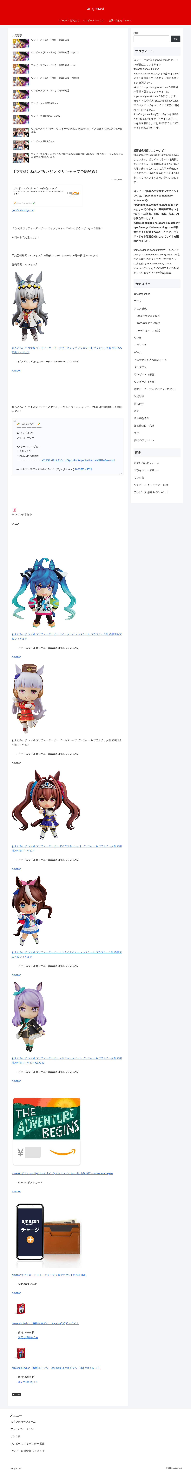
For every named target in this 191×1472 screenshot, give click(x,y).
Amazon (16, 370)
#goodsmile (74, 460)
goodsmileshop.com (23, 210)
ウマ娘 (17, 1394)
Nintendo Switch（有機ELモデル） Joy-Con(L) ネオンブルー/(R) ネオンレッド (56, 1368)
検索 (136, 33)
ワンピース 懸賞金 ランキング (151, 492)
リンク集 (139, 477)
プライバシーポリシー (146, 470)
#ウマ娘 (46, 460)
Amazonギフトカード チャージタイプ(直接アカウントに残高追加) (49, 1275)
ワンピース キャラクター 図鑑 (151, 484)
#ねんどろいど (59, 460)
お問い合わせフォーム (146, 463)
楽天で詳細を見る (28, 1337)
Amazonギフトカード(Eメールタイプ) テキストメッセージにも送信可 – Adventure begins (62, 1173)
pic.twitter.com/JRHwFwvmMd (98, 460)
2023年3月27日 (83, 469)
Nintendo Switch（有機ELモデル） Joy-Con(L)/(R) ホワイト (45, 1323)
